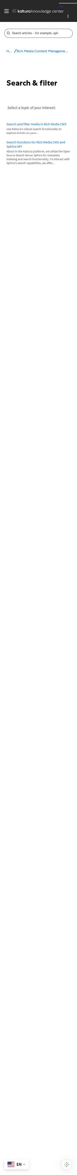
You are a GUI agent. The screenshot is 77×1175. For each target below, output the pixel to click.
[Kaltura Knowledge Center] (36, 11)
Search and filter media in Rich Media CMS (36, 124)
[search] (35, 33)
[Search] (69, 33)
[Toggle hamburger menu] (5, 11)
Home (11, 51)
